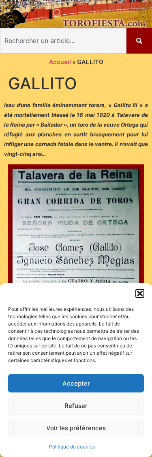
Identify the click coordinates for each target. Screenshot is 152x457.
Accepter (76, 383)
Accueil (60, 62)
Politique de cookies (72, 447)
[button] (140, 293)
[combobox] (63, 41)
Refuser (76, 406)
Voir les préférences (76, 428)
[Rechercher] (139, 41)
